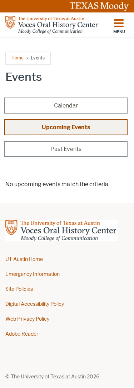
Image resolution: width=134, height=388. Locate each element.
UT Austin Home (24, 259)
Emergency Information (32, 274)
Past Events (65, 149)
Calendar (66, 105)
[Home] (52, 25)
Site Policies (19, 289)
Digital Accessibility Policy (34, 304)
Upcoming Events (66, 127)
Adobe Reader (21, 334)
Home (17, 58)
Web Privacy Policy (27, 319)
